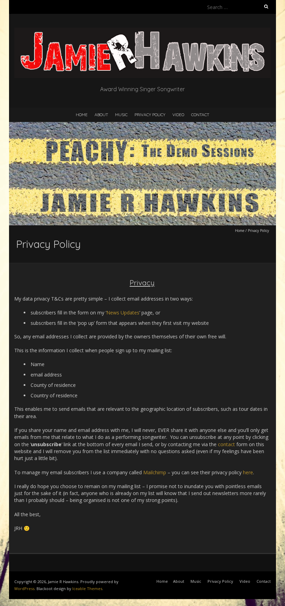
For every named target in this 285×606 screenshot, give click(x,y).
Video (178, 114)
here (248, 472)
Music (121, 114)
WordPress (24, 588)
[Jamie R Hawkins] (142, 31)
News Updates (122, 312)
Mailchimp (155, 472)
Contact (200, 114)
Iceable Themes (87, 588)
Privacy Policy (150, 114)
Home (82, 114)
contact (226, 444)
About (101, 114)
